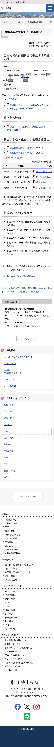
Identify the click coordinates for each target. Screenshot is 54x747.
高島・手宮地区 (29, 288)
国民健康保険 (10, 450)
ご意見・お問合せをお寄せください (20, 662)
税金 (6, 464)
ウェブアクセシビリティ (15, 658)
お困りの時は (10, 470)
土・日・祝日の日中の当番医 (16, 356)
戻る (27, 338)
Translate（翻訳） (12, 670)
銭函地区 (35, 291)
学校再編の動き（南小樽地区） (21, 276)
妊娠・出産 (9, 404)
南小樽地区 (12, 291)
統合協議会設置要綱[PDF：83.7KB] (27, 148)
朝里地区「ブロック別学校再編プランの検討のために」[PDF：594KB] (28, 106)
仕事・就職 (9, 437)
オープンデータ (12, 549)
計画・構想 (10, 530)
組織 (18, 22)
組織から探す (21, 2)
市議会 (8, 526)
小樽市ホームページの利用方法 (18, 647)
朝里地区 (24, 291)
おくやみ (8, 444)
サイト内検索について (14, 651)
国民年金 (8, 457)
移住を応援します (13, 534)
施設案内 (9, 545)
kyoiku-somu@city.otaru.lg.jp (26, 325)
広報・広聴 (9, 379)
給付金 (7, 477)
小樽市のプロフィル (14, 523)
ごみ (6, 431)
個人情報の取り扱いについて (17, 640)
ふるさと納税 (11, 538)
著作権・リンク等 (12, 643)
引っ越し (8, 424)
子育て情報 (9, 411)
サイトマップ (7, 2)
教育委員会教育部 (35, 22)
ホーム (6, 22)
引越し (8, 602)
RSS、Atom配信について (15, 655)
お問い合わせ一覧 (12, 666)
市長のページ (11, 519)
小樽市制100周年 (12, 553)
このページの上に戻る (27, 496)
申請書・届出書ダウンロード (13, 371)
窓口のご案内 (10, 363)
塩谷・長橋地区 (11, 288)
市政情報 (9, 542)
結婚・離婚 (9, 417)
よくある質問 (10, 386)
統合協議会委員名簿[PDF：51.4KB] (27, 152)
